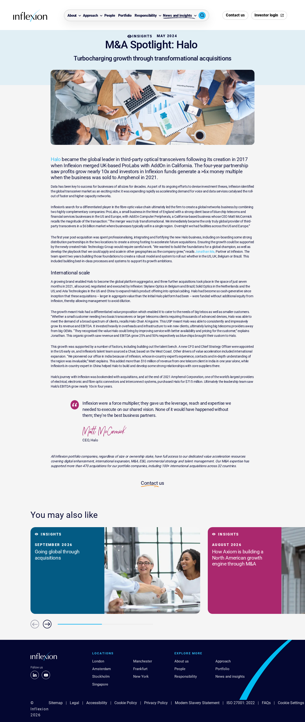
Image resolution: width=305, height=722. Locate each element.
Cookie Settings (291, 703)
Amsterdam (101, 669)
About (71, 16)
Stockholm (101, 676)
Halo (56, 159)
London (98, 661)
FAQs (266, 703)
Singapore (100, 684)
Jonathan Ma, (205, 251)
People (109, 16)
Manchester (142, 661)
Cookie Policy (125, 703)
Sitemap (56, 703)
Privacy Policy (156, 703)
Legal (74, 703)
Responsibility (146, 16)
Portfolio (125, 16)
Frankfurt (140, 669)
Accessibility (96, 703)
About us (181, 661)
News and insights (177, 16)
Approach (90, 16)
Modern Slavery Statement (197, 703)
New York (141, 676)
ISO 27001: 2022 (241, 703)
